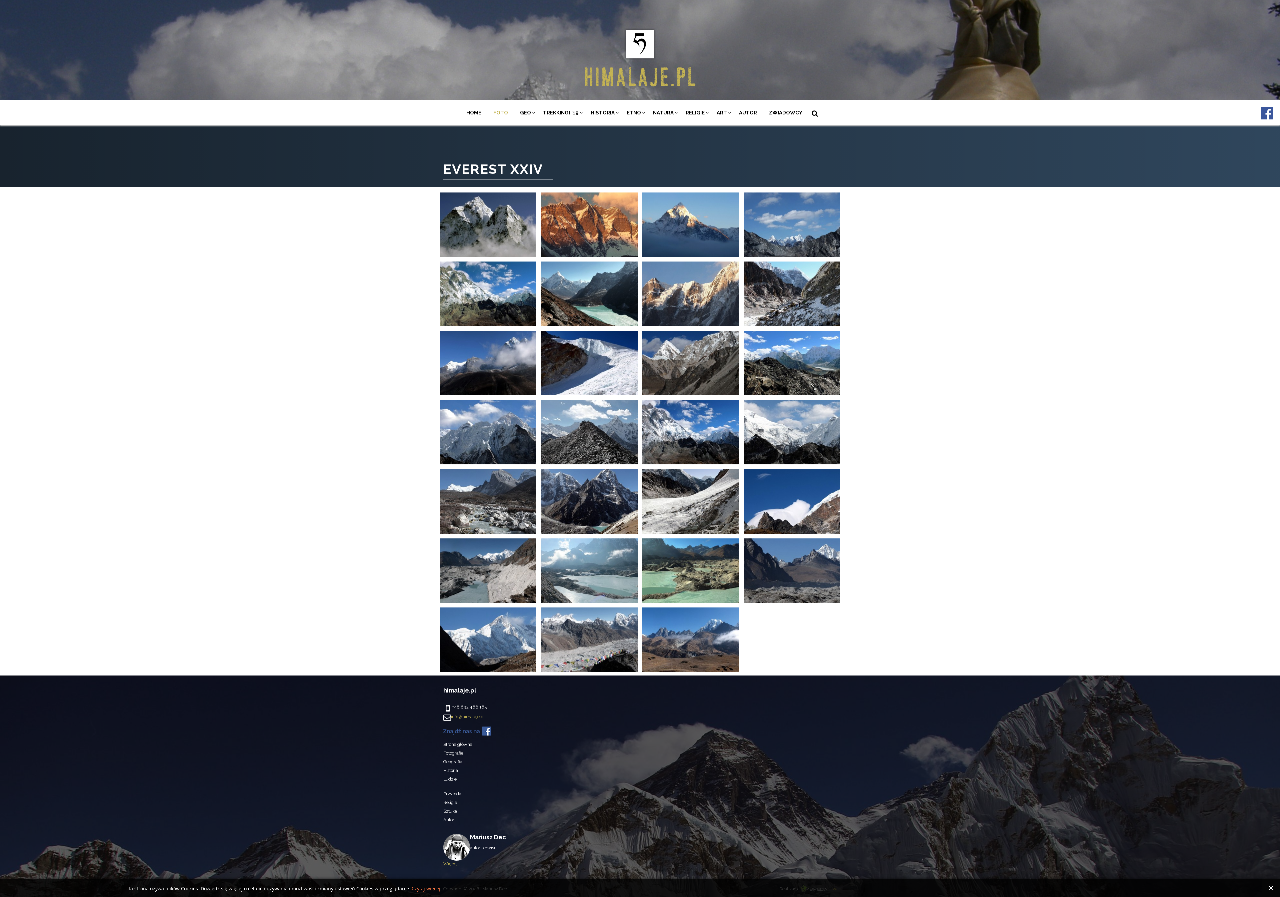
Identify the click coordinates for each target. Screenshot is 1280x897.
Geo (525, 113)
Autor (748, 113)
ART (722, 113)
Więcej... (451, 863)
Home (473, 113)
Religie (695, 113)
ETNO (634, 113)
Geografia (452, 761)
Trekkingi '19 (561, 113)
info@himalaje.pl (468, 716)
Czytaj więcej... (428, 889)
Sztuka (450, 811)
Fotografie (453, 753)
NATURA (663, 113)
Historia (603, 113)
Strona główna (457, 744)
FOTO (500, 113)
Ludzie (450, 779)
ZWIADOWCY (785, 113)
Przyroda (452, 793)
